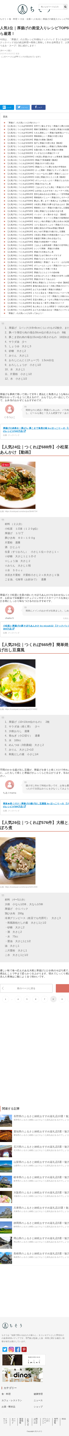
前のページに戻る (26, 988)
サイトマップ (5, 1421)
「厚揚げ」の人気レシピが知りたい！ (23, 123)
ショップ (38, 1406)
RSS (64, 1419)
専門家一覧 (56, 1421)
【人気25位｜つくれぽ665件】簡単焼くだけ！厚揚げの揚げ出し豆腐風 (38, 208)
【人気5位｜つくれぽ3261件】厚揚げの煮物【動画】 (30, 140)
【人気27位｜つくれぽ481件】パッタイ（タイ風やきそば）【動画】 (37, 214)
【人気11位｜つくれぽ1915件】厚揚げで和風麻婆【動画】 (33, 160)
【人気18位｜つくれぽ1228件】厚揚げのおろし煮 (29, 184)
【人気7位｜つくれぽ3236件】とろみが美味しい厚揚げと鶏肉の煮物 (37, 146)
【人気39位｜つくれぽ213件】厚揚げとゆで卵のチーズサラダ (34, 255)
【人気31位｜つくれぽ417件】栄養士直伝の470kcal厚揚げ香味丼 (36, 228)
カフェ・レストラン (12, 1400)
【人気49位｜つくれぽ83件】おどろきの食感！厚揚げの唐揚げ (34, 289)
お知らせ (28, 1422)
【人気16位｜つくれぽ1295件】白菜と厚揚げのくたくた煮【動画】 (36, 177)
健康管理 (38, 1394)
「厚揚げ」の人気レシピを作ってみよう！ (25, 313)
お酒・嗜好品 (8, 1406)
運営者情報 (21, 1421)
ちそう (3, 19)
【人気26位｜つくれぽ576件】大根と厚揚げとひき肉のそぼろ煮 (35, 211)
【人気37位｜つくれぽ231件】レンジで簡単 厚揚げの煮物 (33, 248)
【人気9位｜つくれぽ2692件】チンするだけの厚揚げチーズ (33, 153)
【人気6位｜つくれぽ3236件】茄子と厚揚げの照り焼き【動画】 (35, 143)
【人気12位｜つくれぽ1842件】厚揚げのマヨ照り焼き (31, 163)
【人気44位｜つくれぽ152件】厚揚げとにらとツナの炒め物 (33, 272)
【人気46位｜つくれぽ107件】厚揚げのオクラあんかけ (31, 279)
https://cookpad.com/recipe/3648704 (21, 511)
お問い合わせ (36, 1421)
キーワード (14, 1421)
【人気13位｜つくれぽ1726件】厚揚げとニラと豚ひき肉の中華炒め (36, 167)
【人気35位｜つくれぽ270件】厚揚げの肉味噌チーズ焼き (32, 242)
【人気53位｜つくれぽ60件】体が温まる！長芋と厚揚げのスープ (35, 303)
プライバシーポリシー (46, 1421)
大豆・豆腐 (25, 19)
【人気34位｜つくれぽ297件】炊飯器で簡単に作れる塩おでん (34, 238)
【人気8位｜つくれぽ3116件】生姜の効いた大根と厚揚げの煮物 (35, 150)
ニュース (38, 1400)
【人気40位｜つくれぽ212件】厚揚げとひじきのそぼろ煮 (32, 259)
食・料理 (13, 19)
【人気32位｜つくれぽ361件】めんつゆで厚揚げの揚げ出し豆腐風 (36, 231)
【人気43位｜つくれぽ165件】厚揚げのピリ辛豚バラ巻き (32, 269)
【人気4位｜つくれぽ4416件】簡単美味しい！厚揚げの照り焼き (35, 136)
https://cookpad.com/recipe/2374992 (21, 709)
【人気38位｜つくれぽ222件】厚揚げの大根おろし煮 (30, 252)
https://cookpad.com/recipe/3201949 (21, 887)
